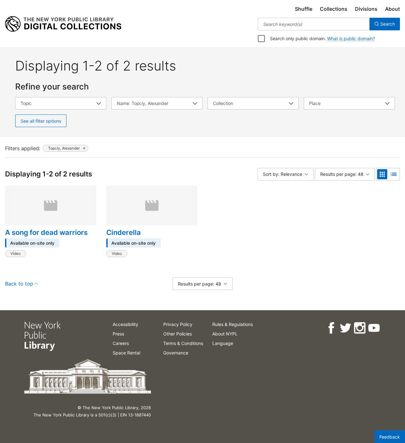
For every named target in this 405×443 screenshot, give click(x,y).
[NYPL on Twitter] (345, 328)
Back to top (19, 283)
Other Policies (177, 333)
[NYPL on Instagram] (359, 328)
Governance (175, 352)
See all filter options (41, 121)
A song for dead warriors (46, 232)
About (392, 9)
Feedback (389, 437)
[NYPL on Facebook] (331, 328)
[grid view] (382, 174)
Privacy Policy (177, 324)
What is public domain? (351, 38)
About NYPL (225, 333)
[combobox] (314, 24)
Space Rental (126, 352)
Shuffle (303, 9)
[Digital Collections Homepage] (63, 24)
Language (222, 343)
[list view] (394, 174)
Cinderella (123, 232)
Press (118, 333)
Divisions (366, 9)
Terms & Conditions (183, 343)
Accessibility (125, 324)
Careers (121, 343)
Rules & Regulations (232, 324)
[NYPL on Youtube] (373, 328)
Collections (333, 9)
